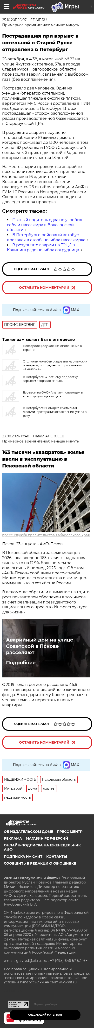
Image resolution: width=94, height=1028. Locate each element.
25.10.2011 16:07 (14, 20)
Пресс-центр (69, 831)
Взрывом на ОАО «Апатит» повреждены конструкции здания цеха (53, 394)
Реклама (13, 838)
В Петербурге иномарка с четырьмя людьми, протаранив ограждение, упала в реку (55, 412)
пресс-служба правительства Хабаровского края (46, 535)
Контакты (56, 856)
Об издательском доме (28, 831)
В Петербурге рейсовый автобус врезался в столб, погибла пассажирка (46, 237)
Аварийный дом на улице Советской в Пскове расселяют (39, 646)
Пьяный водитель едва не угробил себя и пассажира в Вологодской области (44, 224)
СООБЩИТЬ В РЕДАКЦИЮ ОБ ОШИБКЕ (40, 863)
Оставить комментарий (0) (47, 287)
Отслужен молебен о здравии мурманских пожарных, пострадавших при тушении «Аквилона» (55, 365)
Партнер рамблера (45, 1004)
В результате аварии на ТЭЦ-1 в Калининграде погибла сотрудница (43, 247)
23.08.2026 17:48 (15, 436)
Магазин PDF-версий (47, 838)
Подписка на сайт (23, 856)
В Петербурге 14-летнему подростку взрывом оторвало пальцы (50, 379)
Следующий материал (45, 1014)
